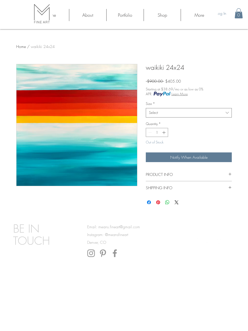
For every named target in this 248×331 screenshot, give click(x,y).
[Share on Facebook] (149, 202)
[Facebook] (115, 253)
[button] (238, 13)
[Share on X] (176, 202)
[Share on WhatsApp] (167, 202)
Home (21, 46)
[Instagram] (91, 253)
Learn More (179, 94)
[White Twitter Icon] (205, 241)
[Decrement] (150, 132)
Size (150, 103)
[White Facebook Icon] (199, 241)
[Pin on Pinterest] (158, 202)
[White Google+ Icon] (212, 241)
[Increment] (164, 132)
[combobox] (189, 113)
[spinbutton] (157, 132)
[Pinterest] (103, 253)
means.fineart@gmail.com (119, 226)
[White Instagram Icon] (218, 241)
